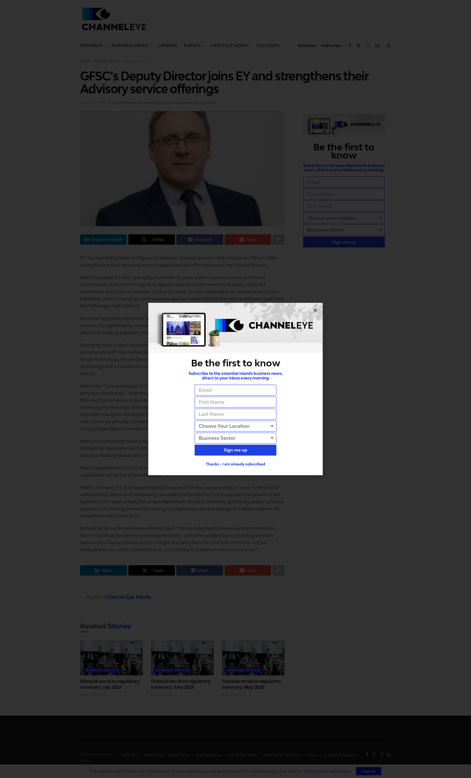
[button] (315, 310)
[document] (235, 389)
